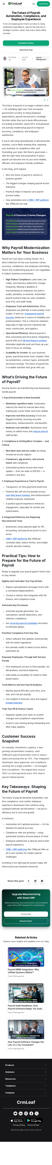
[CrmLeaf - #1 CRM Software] (15, 3)
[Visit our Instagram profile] (26, 1113)
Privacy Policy (19, 1125)
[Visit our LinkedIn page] (21, 1113)
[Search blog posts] (34, 4)
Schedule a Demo (26, 43)
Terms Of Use (33, 1125)
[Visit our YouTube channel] (15, 1113)
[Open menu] (3, 4)
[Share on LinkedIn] (35, 881)
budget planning (14, 703)
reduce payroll (40, 431)
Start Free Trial (26, 50)
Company (10, 1092)
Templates (10, 1086)
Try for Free (26, 914)
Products (9, 1065)
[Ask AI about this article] (46, 100)
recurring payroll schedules (23, 623)
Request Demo (26, 921)
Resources (10, 1079)
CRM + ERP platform (38, 200)
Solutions (9, 1072)
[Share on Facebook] (42, 881)
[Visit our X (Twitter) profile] (36, 1113)
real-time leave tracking (18, 495)
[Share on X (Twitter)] (28, 881)
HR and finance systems (35, 340)
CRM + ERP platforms (16, 539)
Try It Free (43, 4)
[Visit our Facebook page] (31, 1113)
